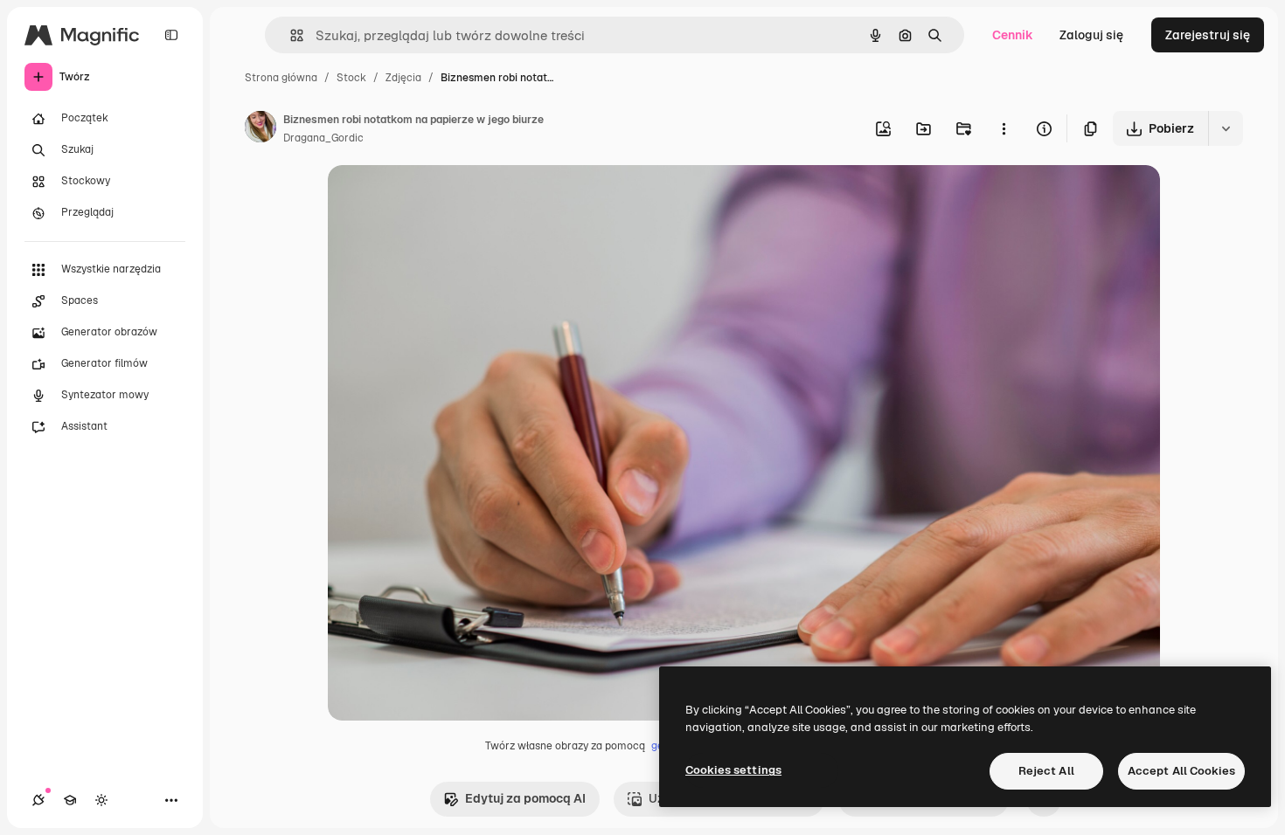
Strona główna (281, 78)
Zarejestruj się (1207, 35)
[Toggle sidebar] (171, 35)
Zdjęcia (403, 78)
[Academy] (70, 800)
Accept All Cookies (1181, 770)
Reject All (1046, 770)
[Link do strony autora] (260, 129)
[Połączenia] (38, 800)
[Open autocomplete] (290, 35)
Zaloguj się (1091, 35)
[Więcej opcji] (1003, 128)
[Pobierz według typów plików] (1225, 128)
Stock (351, 78)
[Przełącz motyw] (101, 800)
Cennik (1012, 35)
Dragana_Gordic (323, 138)
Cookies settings (733, 770)
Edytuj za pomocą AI (525, 798)
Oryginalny (448, 198)
